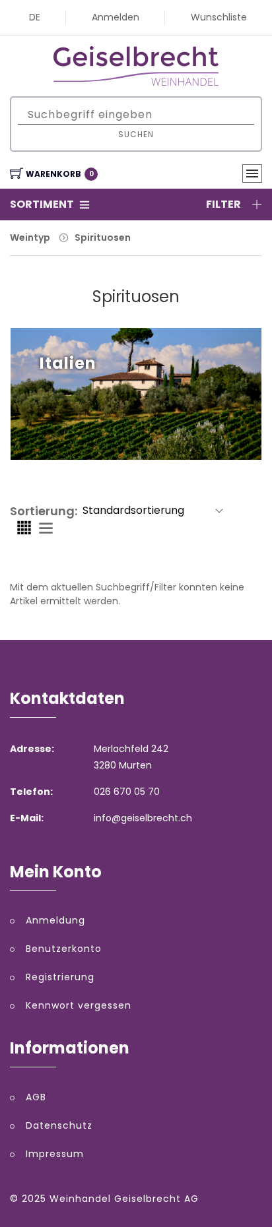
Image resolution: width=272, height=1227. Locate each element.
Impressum (55, 1153)
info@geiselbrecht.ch (143, 818)
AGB (36, 1097)
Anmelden (115, 17)
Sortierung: (43, 511)
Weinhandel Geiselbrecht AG (124, 1198)
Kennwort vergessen (78, 1005)
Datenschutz (59, 1125)
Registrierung (60, 977)
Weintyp (30, 237)
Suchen (136, 134)
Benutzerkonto (64, 948)
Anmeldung (55, 920)
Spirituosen (103, 237)
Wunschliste (219, 17)
